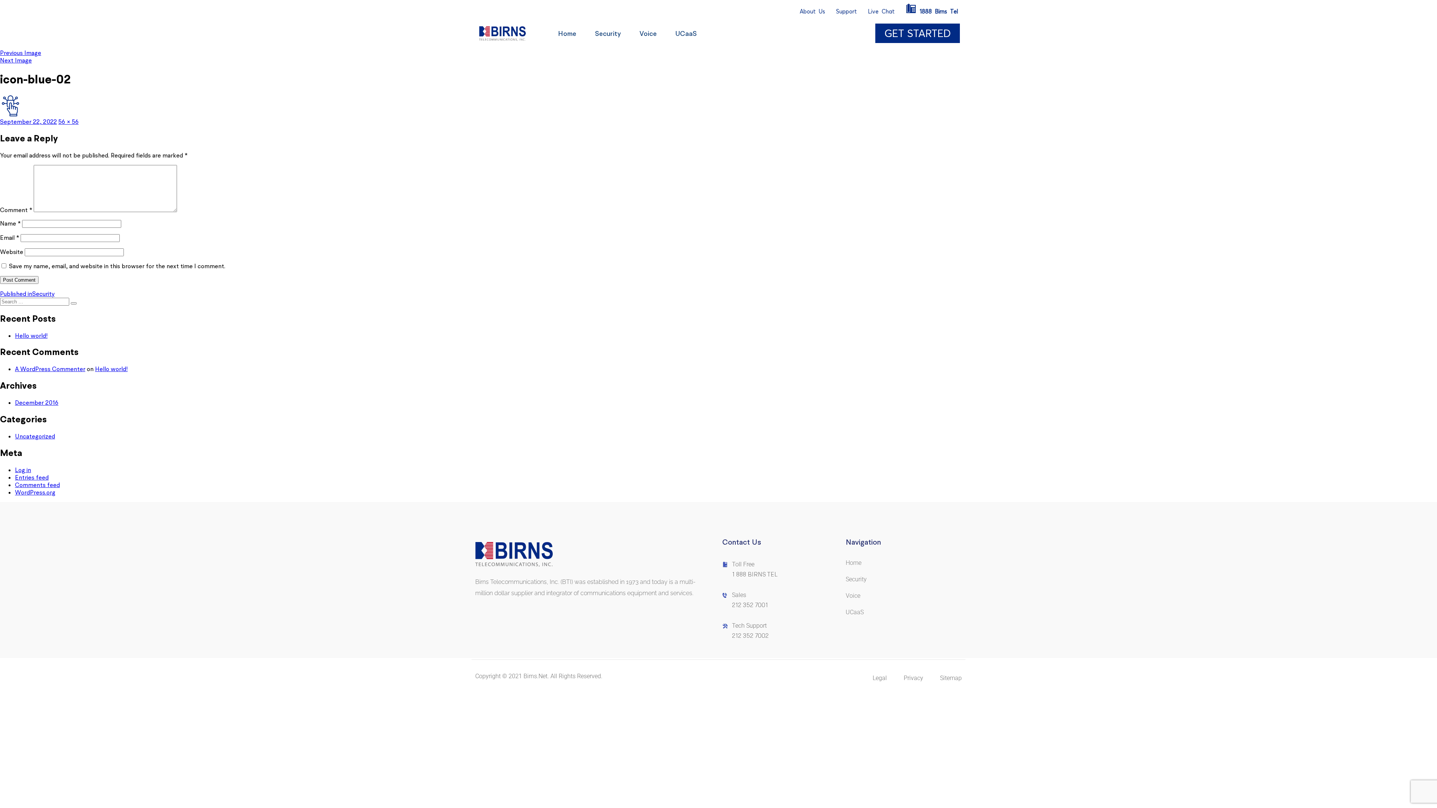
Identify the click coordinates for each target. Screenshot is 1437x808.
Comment (16, 210)
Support (846, 11)
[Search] (74, 303)
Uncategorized (35, 436)
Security (608, 33)
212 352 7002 (750, 635)
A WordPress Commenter (50, 369)
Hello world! (31, 335)
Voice (648, 33)
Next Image (16, 60)
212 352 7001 (750, 605)
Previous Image (20, 52)
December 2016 (36, 402)
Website (11, 251)
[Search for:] (35, 301)
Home (567, 33)
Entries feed (32, 477)
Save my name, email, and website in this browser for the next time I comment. (117, 266)
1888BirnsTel (939, 11)
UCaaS (686, 33)
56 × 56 (68, 121)
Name (10, 223)
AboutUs (812, 11)
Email (9, 237)
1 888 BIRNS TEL (755, 574)
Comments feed (37, 485)
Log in (23, 470)
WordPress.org (35, 492)
